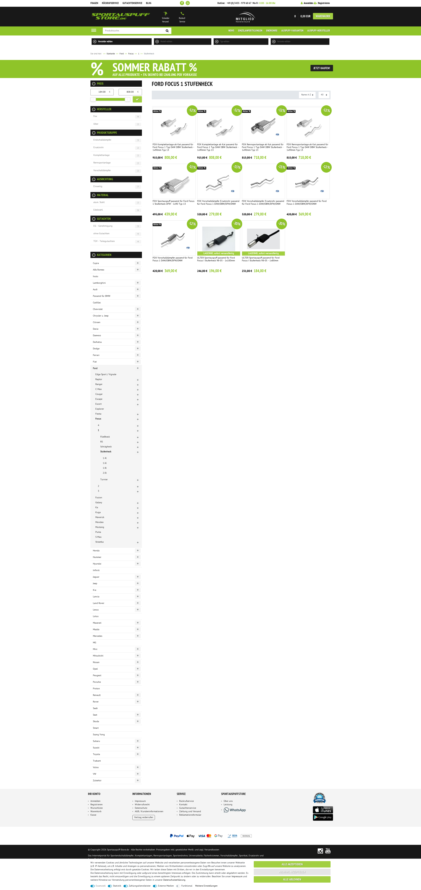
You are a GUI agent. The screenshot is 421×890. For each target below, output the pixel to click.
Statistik (117, 886)
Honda (96, 550)
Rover (96, 701)
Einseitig (97, 186)
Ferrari (96, 355)
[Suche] (167, 31)
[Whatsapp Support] (188, 3)
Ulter (95, 124)
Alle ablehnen (292, 880)
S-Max (98, 537)
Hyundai (97, 563)
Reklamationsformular (190, 815)
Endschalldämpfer (102, 140)
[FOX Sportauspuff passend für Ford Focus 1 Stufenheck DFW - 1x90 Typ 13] (174, 181)
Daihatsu (97, 342)
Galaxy (98, 502)
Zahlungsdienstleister (140, 886)
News (231, 31)
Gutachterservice (187, 808)
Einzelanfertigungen (250, 31)
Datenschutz (141, 808)
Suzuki (96, 747)
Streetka (99, 542)
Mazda (96, 629)
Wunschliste (96, 808)
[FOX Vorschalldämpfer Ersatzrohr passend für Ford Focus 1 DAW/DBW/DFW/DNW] (218, 181)
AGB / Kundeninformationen (149, 811)
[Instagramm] (320, 851)
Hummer (97, 557)
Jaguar (96, 577)
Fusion (98, 497)
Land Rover (98, 603)
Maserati (97, 623)
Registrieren (96, 804)
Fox (95, 116)
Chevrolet (98, 309)
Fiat (95, 361)
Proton (96, 688)
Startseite (109, 53)
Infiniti (96, 570)
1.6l (105, 463)
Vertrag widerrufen (143, 817)
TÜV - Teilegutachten (104, 241)
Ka (96, 507)
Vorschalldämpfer (102, 170)
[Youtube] (328, 851)
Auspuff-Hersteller (318, 31)
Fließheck (105, 437)
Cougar (99, 394)
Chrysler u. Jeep (101, 315)
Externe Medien (166, 886)
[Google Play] (323, 817)
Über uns (228, 801)
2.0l (105, 473)
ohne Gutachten (101, 233)
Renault (97, 695)
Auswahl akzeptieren (292, 872)
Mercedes (97, 636)
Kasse (93, 815)
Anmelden (95, 801)
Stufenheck (105, 451)
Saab (95, 708)
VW (94, 774)
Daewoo (97, 335)
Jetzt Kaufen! (321, 68)
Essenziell (101, 886)
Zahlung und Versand (190, 811)
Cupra (96, 263)
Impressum (140, 801)
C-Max (98, 389)
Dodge (96, 348)
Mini (95, 649)
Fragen (94, 3)
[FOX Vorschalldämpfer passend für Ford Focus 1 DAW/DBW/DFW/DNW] (308, 181)
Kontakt (183, 804)
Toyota (96, 754)
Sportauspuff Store (120, 17)
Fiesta (98, 414)
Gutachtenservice (132, 3)
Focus (131, 53)
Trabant (97, 761)
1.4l (105, 458)
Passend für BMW (101, 296)
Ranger (98, 384)
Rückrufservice (110, 3)
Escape (98, 399)
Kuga (98, 512)
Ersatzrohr (98, 147)
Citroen (96, 322)
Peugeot (97, 675)
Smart (96, 728)
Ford (122, 53)
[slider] (93, 99)
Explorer (99, 409)
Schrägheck (106, 446)
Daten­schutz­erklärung (174, 880)
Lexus (96, 609)
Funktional (186, 886)
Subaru (96, 741)
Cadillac (97, 302)
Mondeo (99, 522)
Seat (95, 715)
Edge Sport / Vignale (105, 374)
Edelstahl (98, 210)
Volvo (96, 767)
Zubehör (97, 780)
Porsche (97, 682)
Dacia (95, 329)
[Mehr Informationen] (210, 836)
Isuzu (95, 276)
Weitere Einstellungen (206, 886)
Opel (95, 669)
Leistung (228, 804)
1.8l (105, 468)
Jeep (95, 583)
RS (101, 441)
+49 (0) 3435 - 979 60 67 (239, 3)
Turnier (104, 479)
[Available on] (323, 809)
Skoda (96, 721)
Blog (148, 3)
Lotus (96, 616)
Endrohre (271, 31)
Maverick (99, 517)
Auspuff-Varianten (292, 31)
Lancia (96, 596)
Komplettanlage (101, 155)
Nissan (96, 662)
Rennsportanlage (102, 162)
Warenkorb (323, 16)
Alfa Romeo (98, 269)
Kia (94, 590)
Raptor (98, 379)
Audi (95, 289)
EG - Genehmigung (102, 226)
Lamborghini (99, 283)
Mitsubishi (98, 655)
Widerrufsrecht (142, 804)
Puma (98, 532)
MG (94, 642)
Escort (98, 404)
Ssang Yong (99, 734)
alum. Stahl (99, 202)
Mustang (99, 527)
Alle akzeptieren (292, 865)
